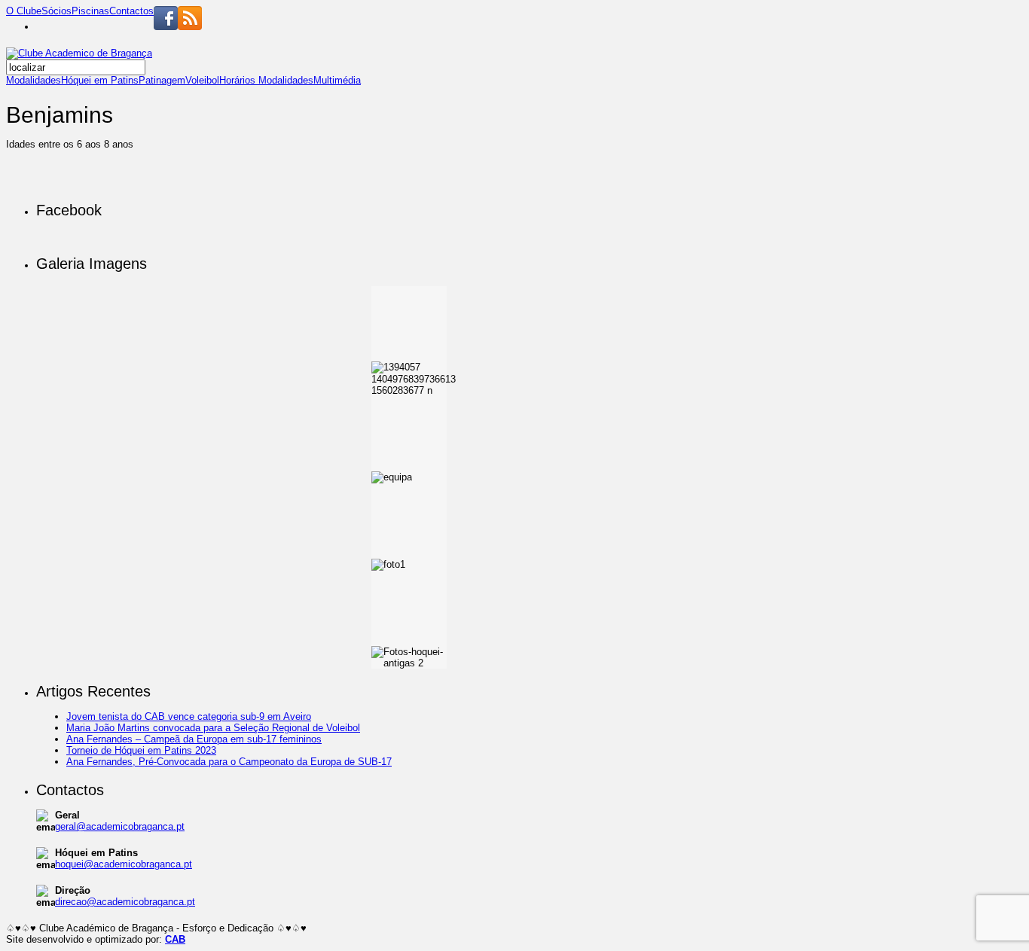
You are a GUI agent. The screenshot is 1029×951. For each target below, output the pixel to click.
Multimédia (337, 80)
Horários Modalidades (266, 80)
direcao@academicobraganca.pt (125, 901)
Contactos (131, 11)
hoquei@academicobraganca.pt (123, 864)
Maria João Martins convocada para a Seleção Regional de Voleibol (213, 727)
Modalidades (33, 80)
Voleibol (202, 80)
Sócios (56, 11)
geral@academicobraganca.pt (120, 826)
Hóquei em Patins (100, 80)
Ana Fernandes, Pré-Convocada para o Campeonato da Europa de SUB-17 (229, 761)
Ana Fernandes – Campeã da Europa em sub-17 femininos (194, 739)
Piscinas (90, 11)
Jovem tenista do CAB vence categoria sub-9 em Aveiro (188, 716)
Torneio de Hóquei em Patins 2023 (141, 750)
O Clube (23, 11)
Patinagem (162, 80)
